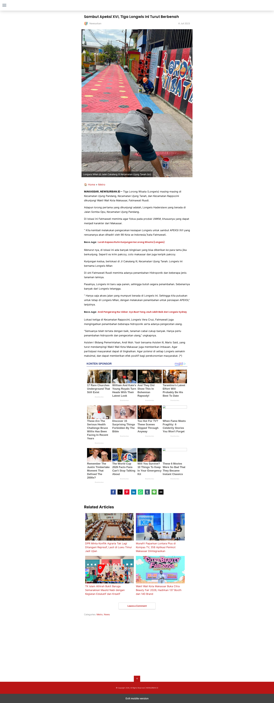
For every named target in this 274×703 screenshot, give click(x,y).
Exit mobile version (137, 698)
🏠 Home (89, 184)
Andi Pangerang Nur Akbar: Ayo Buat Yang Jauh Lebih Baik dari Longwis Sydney (142, 312)
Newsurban (137, 5)
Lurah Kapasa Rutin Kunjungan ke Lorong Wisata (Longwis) (131, 242)
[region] (137, 645)
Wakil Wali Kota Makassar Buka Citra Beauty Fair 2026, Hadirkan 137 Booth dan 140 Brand (158, 590)
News (107, 614)
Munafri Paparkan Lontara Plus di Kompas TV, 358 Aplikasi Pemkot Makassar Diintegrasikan (156, 547)
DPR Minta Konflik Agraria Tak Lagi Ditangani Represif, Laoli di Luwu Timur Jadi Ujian (108, 547)
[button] (113, 492)
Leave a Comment (137, 605)
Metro (101, 184)
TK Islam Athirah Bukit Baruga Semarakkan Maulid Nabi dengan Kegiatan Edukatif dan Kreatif (105, 590)
